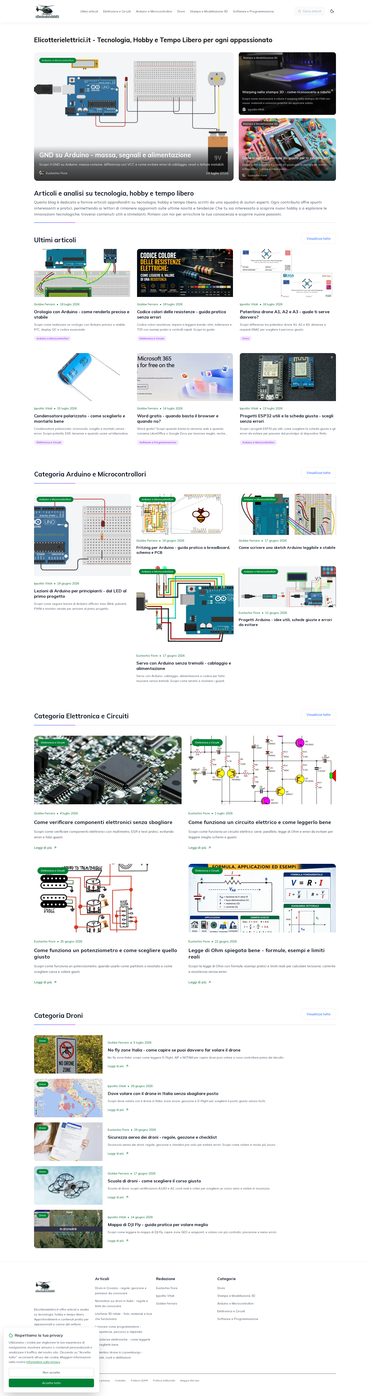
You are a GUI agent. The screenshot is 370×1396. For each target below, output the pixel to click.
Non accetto (51, 1372)
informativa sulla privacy (43, 1362)
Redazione (165, 1278)
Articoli (102, 1278)
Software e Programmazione (253, 11)
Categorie (226, 1278)
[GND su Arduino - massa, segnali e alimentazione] (134, 116)
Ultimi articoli (89, 11)
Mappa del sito (189, 1380)
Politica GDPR (139, 1380)
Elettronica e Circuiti (117, 11)
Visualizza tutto (319, 238)
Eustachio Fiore (147, 656)
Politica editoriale (164, 1380)
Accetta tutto (51, 1383)
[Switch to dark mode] (332, 11)
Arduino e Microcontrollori (154, 11)
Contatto (120, 1380)
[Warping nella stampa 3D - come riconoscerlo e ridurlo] (287, 83)
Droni (181, 11)
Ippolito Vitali (249, 304)
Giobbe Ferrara (44, 304)
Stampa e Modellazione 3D (209, 11)
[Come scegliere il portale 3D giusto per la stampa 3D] (287, 149)
